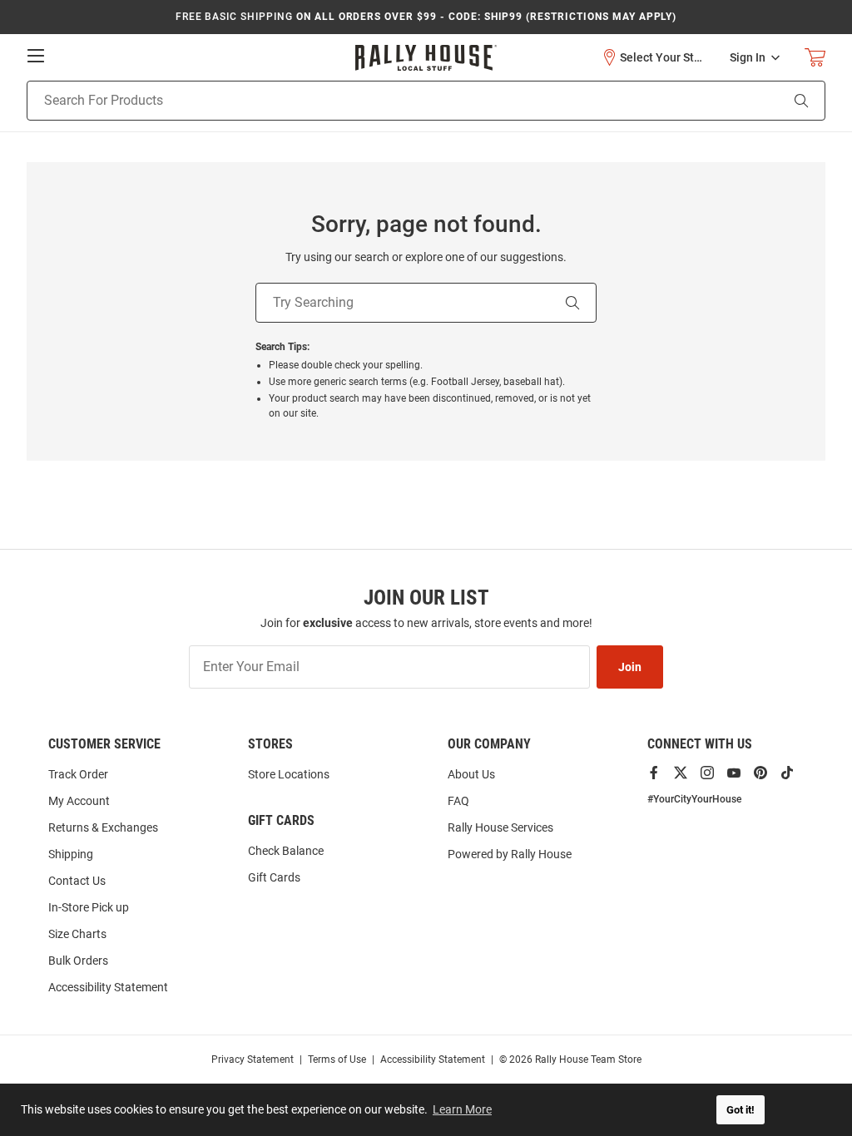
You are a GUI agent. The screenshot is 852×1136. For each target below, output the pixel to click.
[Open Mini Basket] (815, 57)
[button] (653, 57)
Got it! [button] (740, 1110)
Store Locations (288, 774)
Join (629, 667)
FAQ (458, 801)
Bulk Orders (78, 960)
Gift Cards (274, 877)
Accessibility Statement (108, 987)
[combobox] (382, 100)
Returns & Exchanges (103, 827)
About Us (471, 774)
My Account (79, 801)
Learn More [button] (462, 1109)
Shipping (70, 854)
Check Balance (286, 850)
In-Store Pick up (88, 907)
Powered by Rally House (510, 854)
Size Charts (77, 934)
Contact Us (77, 880)
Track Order (78, 774)
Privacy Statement (252, 1059)
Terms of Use (337, 1059)
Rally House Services (500, 827)
